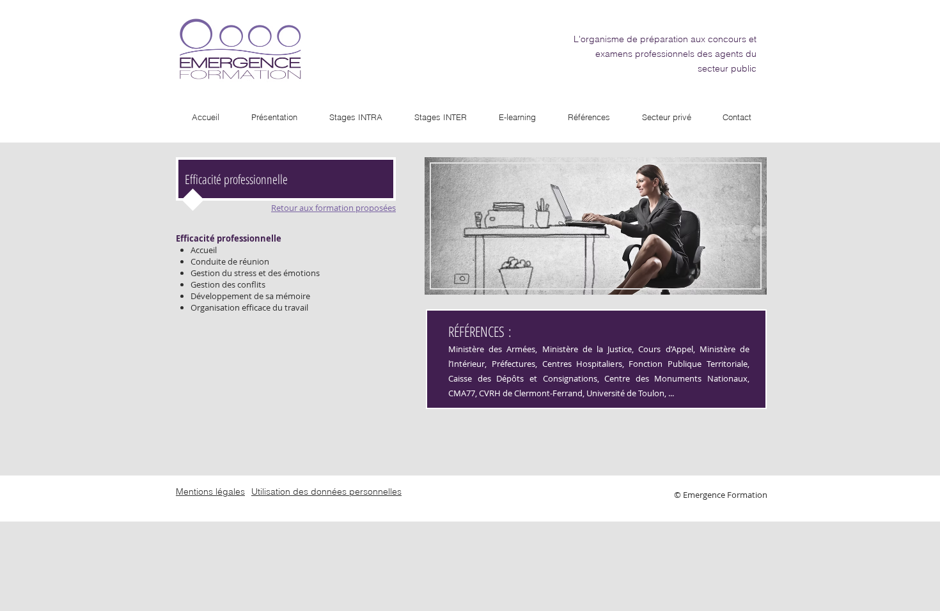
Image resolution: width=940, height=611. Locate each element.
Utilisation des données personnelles (326, 491)
